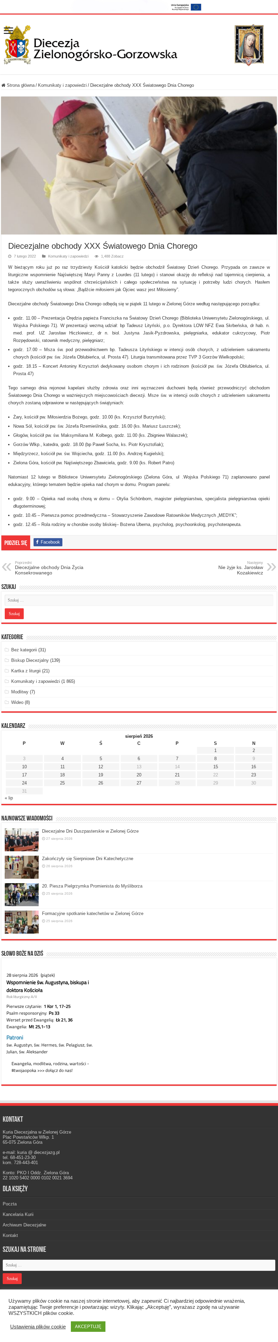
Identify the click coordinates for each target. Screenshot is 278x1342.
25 (62, 783)
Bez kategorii (24, 649)
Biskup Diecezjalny (30, 660)
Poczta (10, 1203)
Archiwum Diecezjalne (24, 1224)
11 (62, 766)
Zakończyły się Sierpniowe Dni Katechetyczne (87, 858)
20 (139, 774)
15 (215, 766)
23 (253, 774)
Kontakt (10, 1235)
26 (100, 783)
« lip (9, 797)
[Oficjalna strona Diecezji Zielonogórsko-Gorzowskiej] (139, 43)
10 (24, 766)
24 (24, 783)
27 (139, 783)
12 (100, 766)
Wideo (17, 702)
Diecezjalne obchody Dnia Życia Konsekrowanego (49, 568)
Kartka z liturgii (26, 670)
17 (24, 774)
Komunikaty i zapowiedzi (62, 85)
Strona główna (20, 85)
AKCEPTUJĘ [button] (88, 1326)
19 (100, 774)
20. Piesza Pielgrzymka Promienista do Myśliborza (92, 886)
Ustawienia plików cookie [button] (38, 1326)
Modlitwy (19, 691)
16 (253, 766)
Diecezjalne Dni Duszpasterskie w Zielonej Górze (90, 831)
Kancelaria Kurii (18, 1214)
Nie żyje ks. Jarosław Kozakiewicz (240, 568)
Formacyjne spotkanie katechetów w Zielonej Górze (92, 913)
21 (177, 774)
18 (62, 774)
